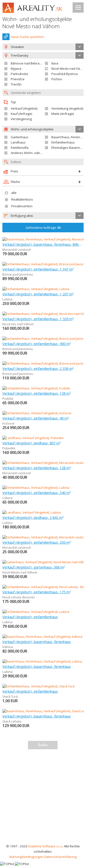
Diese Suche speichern (27, 37)
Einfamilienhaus (63, 142)
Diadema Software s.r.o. (45, 846)
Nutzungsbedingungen (26, 857)
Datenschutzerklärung (60, 857)
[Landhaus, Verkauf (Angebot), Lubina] (31, 512)
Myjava (16, 68)
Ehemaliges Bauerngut (68, 147)
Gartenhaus (19, 137)
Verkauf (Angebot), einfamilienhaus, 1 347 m (38, 269)
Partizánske (19, 74)
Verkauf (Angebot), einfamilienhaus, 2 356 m (38, 368)
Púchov (56, 79)
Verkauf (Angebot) (24, 108)
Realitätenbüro (22, 199)
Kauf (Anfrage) (21, 114)
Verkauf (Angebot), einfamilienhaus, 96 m (35, 418)
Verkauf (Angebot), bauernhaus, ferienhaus (36, 641)
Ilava (54, 63)
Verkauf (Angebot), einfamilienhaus (30, 616)
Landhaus (18, 142)
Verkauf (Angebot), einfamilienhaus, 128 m (36, 393)
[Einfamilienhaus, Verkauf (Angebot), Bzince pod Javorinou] (44, 264)
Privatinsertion (21, 206)
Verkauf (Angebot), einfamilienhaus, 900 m (36, 343)
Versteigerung (21, 119)
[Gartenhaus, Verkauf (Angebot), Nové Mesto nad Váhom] (43, 562)
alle (13, 193)
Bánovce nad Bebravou (28, 63)
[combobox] (43, 46)
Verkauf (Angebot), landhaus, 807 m (31, 443)
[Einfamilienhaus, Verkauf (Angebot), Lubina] (35, 289)
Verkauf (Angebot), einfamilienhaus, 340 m (36, 492)
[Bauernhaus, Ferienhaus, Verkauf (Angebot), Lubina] (42, 661)
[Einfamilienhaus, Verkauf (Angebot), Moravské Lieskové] (43, 463)
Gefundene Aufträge (43, 227)
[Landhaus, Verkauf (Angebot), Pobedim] (33, 438)
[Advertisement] (43, 798)
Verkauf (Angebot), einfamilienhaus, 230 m (36, 542)
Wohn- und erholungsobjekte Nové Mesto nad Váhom (37, 22)
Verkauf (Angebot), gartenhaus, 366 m (33, 567)
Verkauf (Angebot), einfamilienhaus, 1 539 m (38, 318)
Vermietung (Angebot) (67, 108)
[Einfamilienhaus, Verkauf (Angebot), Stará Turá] (38, 686)
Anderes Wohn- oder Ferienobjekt (35, 153)
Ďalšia (43, 745)
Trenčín (16, 84)
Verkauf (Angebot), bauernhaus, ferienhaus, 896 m (43, 244)
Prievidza (17, 79)
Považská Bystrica (64, 74)
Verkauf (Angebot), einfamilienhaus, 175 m (36, 592)
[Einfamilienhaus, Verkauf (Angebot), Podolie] (36, 388)
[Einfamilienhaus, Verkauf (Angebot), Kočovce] (36, 413)
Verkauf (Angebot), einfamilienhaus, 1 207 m (38, 294)
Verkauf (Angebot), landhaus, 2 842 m (33, 517)
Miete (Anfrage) (62, 114)
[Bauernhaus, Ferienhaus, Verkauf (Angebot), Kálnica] (42, 636)
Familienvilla (19, 147)
